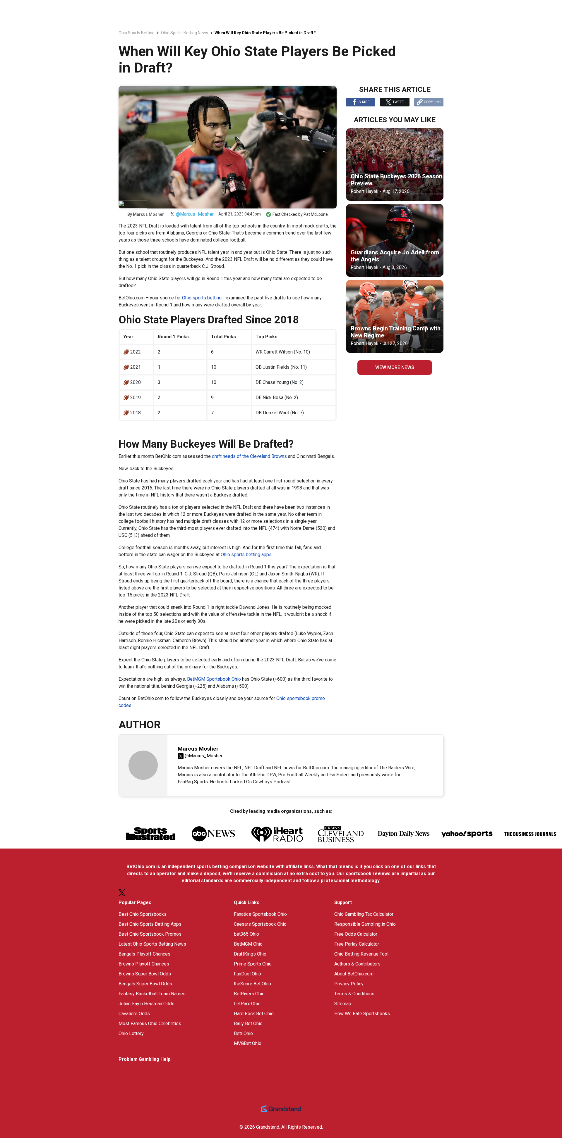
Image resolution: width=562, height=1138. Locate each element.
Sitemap (342, 1003)
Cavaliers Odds (134, 1013)
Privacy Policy (349, 984)
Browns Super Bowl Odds (145, 974)
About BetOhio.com (353, 974)
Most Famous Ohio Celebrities (150, 1023)
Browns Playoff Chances (144, 964)
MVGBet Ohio (247, 1043)
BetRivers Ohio (249, 993)
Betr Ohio (243, 1033)
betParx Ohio (247, 1003)
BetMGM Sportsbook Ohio (213, 679)
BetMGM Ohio (248, 944)
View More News (394, 367)
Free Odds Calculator (355, 934)
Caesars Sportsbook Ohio (260, 924)
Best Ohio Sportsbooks (143, 914)
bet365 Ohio (246, 934)
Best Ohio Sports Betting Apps (150, 924)
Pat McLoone (316, 214)
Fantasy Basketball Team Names (152, 993)
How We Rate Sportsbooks (362, 1013)
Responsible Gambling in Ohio (365, 924)
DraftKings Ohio (250, 954)
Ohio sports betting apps (246, 554)
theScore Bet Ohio (252, 984)
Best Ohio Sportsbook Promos (150, 934)
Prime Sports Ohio (253, 964)
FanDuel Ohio (247, 974)
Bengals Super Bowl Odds (145, 984)
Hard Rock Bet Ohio (254, 1013)
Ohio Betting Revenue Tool (361, 954)
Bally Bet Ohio (248, 1023)
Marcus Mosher (148, 214)
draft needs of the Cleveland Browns (249, 456)
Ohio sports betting (202, 298)
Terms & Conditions (354, 993)
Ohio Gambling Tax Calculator (363, 914)
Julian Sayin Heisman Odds (146, 1003)
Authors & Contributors (357, 964)
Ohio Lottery (131, 1033)
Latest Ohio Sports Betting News (152, 944)
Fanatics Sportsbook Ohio (260, 914)
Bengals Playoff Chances (144, 954)
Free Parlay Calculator (356, 944)
